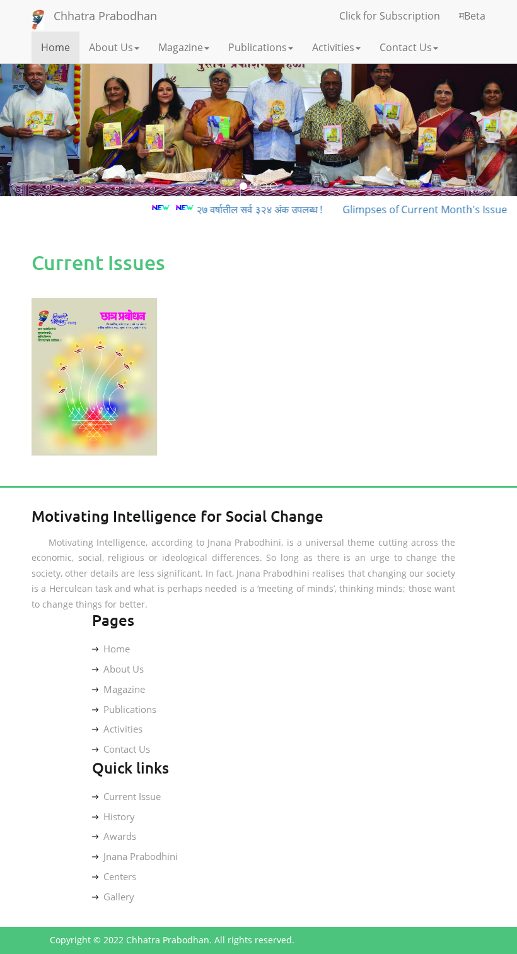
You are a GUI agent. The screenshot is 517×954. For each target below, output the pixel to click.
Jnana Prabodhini (140, 856)
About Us (111, 47)
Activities (333, 47)
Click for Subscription (389, 16)
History (119, 816)
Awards (119, 836)
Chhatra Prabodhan (105, 15)
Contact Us (406, 47)
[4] (273, 186)
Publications (257, 47)
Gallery (118, 896)
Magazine (180, 47)
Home (55, 47)
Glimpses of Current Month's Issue (411, 209)
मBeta (472, 16)
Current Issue (132, 796)
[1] (243, 186)
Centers (119, 876)
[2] (253, 186)
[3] (263, 186)
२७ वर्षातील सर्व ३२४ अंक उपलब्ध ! (246, 209)
